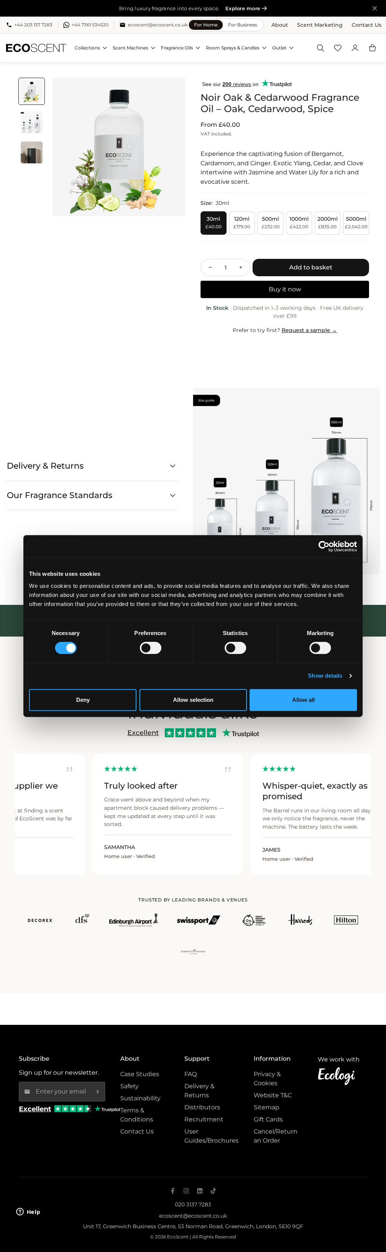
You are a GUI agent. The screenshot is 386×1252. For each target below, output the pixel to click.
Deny (83, 700)
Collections (87, 48)
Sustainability (140, 1098)
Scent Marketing (320, 25)
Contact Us (366, 25)
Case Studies (139, 1074)
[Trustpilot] (107, 1109)
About (279, 25)
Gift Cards (268, 1119)
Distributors (202, 1107)
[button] (372, 47)
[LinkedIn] (200, 1191)
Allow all (303, 700)
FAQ (190, 1074)
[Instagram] (186, 1191)
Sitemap (266, 1107)
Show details (325, 675)
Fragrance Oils (177, 48)
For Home (206, 25)
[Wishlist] (337, 47)
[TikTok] (213, 1191)
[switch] (150, 648)
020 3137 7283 (193, 1204)
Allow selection (193, 700)
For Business (242, 25)
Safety (129, 1086)
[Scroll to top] (371, 1213)
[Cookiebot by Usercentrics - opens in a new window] (324, 546)
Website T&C (273, 1095)
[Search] (320, 47)
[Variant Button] (169, 93)
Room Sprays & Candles (232, 48)
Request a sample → (309, 330)
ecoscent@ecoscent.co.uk (193, 1215)
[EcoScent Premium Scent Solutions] (36, 48)
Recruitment (204, 1119)
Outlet (279, 48)
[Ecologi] (339, 1076)
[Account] (355, 47)
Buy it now (285, 289)
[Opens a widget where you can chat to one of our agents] (28, 1212)
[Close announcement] (374, 8)
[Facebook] (173, 1191)
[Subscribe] (98, 1092)
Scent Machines (130, 48)
